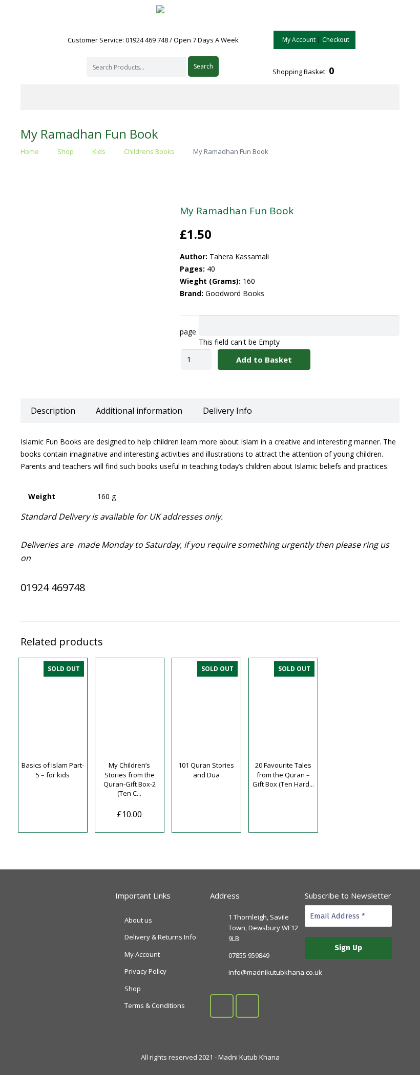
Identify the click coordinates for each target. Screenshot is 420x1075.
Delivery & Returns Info (160, 937)
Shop (65, 151)
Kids (99, 151)
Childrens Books (149, 151)
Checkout (335, 39)
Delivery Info (227, 410)
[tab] (53, 410)
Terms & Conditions (154, 1005)
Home (29, 151)
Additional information (139, 410)
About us (138, 920)
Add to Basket (264, 359)
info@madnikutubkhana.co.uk (275, 972)
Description (53, 410)
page (188, 332)
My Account (299, 39)
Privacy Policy (145, 971)
